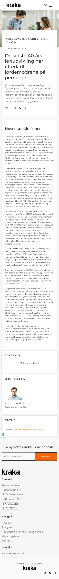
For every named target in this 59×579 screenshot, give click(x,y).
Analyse (11, 41)
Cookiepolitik (11, 508)
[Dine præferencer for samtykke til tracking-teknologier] (3, 434)
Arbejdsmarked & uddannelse (26, 38)
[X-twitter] (25, 108)
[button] (45, 5)
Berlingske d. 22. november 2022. (30, 429)
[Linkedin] (15, 108)
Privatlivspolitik (11, 504)
